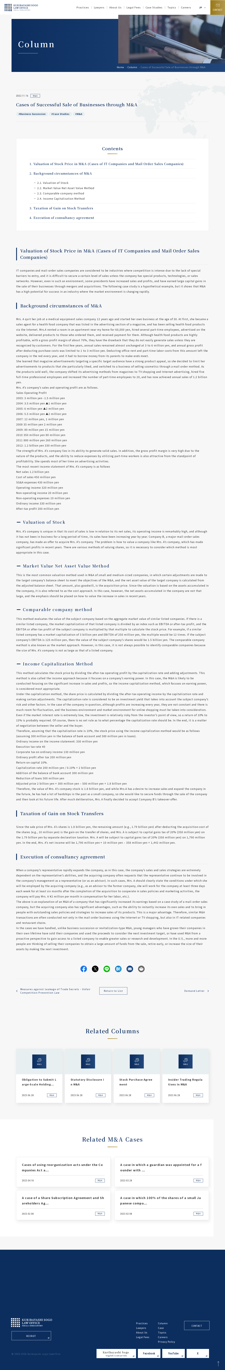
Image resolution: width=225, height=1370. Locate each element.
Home (120, 67)
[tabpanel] (39, 1076)
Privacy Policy (166, 1341)
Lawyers (99, 7)
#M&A (78, 114)
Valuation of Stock (53, 183)
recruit (31, 1336)
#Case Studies (60, 114)
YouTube (173, 1353)
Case (161, 1328)
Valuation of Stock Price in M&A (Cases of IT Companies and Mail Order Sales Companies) (106, 164)
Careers (186, 7)
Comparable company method (60, 193)
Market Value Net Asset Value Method (65, 188)
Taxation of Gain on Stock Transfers (61, 208)
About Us (115, 7)
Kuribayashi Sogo (116, 1353)
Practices (82, 7)
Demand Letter (194, 990)
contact (197, 1326)
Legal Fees (134, 7)
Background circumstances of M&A (60, 173)
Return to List (113, 990)
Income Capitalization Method (61, 198)
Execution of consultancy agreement (61, 217)
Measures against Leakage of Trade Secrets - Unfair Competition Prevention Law (55, 991)
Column (132, 67)
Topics (162, 1332)
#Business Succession (32, 114)
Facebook (149, 1353)
